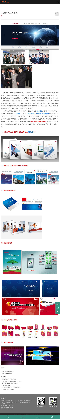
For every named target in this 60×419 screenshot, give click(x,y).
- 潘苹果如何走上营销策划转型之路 (9, 383)
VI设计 (18, 113)
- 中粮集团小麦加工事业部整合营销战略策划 (11, 381)
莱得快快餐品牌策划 (9, 373)
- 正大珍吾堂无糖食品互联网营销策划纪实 (10, 387)
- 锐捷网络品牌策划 (5, 385)
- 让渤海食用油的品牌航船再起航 (8, 379)
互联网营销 (45, 113)
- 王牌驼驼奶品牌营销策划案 (7, 389)
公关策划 (39, 111)
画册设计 (30, 132)
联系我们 (3, 398)
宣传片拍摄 (31, 113)
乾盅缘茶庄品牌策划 (9, 371)
